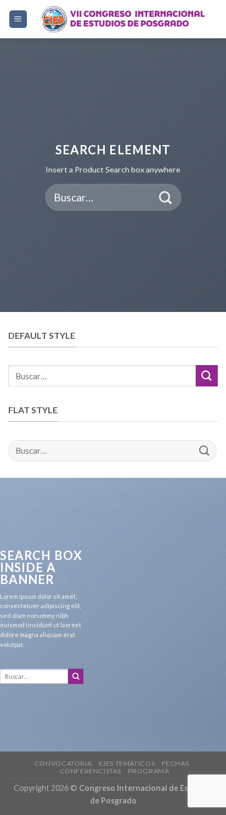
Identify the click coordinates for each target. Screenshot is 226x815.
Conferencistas (91, 771)
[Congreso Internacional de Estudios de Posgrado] (123, 19)
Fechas (175, 763)
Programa (148, 771)
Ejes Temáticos (127, 763)
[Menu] (18, 19)
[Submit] (165, 197)
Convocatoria (63, 763)
